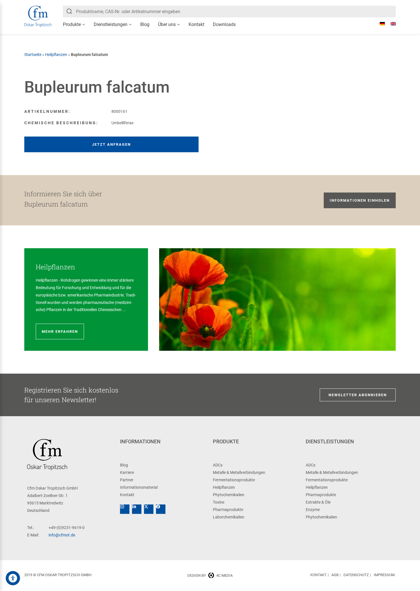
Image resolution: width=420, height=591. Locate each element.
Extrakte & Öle (318, 502)
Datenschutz (356, 575)
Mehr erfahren (60, 331)
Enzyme (313, 509)
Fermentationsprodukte (234, 480)
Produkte (72, 24)
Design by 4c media (210, 575)
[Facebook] (160, 509)
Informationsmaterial (139, 487)
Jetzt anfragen (111, 144)
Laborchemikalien (228, 517)
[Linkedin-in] (136, 509)
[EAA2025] (13, 578)
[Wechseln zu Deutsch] (379, 23)
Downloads (224, 24)
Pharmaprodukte (228, 509)
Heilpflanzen (56, 54)
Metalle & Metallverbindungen (239, 472)
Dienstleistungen (110, 24)
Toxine (218, 502)
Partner (126, 480)
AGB (335, 575)
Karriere (127, 472)
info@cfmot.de (62, 535)
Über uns (167, 24)
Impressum (384, 575)
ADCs (218, 465)
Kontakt (196, 24)
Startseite (32, 54)
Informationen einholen (360, 200)
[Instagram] (124, 509)
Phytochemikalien (228, 494)
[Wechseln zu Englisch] (390, 23)
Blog (144, 24)
